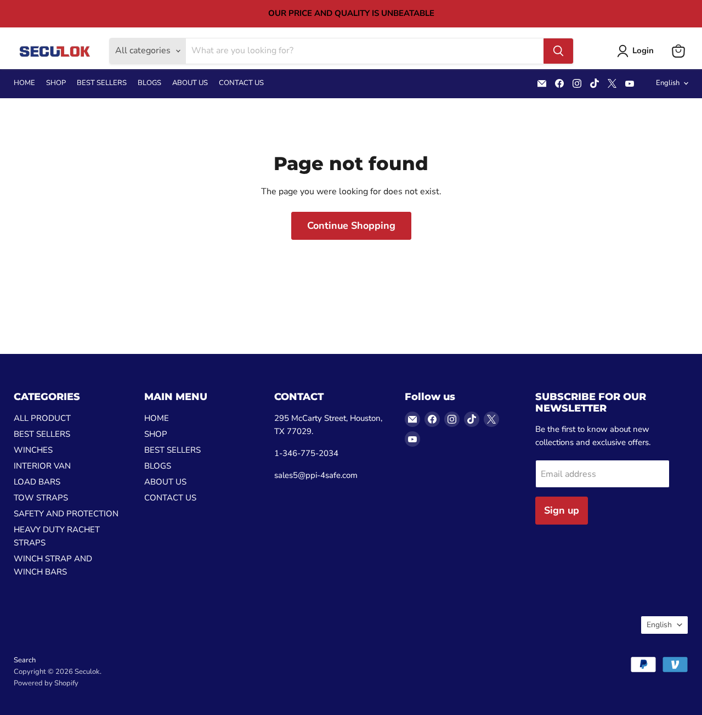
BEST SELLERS (102, 83)
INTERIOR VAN (42, 465)
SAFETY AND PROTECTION (66, 513)
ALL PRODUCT (42, 418)
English (668, 83)
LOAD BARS (37, 481)
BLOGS (149, 83)
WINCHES (33, 449)
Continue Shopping (351, 225)
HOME (24, 83)
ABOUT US (190, 83)
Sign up (561, 510)
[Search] (558, 51)
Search (25, 660)
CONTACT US (241, 83)
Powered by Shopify (46, 683)
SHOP (56, 83)
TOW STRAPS (41, 497)
